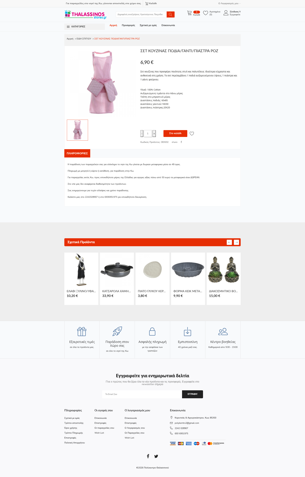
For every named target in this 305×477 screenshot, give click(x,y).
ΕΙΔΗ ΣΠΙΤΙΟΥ (84, 38)
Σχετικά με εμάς (148, 25)
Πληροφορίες (77, 153)
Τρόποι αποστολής (74, 423)
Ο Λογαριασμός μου (228, 3)
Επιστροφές (70, 437)
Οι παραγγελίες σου (104, 427)
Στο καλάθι (175, 133)
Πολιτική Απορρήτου (74, 442)
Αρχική (113, 25)
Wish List (99, 432)
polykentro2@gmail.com (187, 423)
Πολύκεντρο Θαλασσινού (156, 467)
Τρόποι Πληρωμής (73, 432)
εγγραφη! (192, 394)
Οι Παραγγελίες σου (134, 432)
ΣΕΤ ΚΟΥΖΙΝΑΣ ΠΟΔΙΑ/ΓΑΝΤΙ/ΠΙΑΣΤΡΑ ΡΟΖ (117, 38)
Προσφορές (128, 25)
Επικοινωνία (168, 25)
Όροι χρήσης (70, 427)
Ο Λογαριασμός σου (135, 427)
